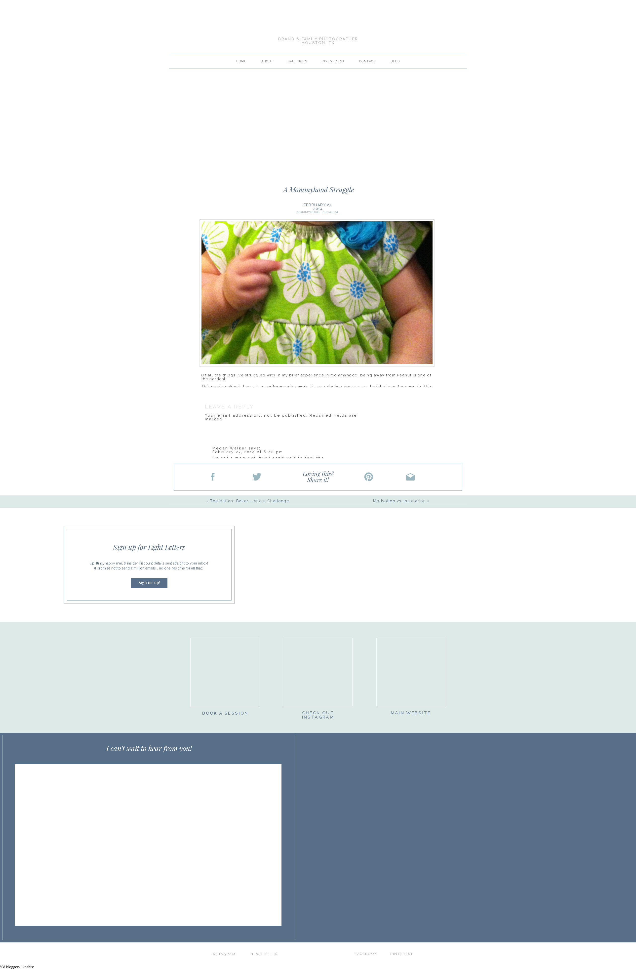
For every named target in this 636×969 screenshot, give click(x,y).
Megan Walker (229, 448)
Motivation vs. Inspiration (399, 501)
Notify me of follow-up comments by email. (258, 536)
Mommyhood (308, 212)
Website (215, 497)
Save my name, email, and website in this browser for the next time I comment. (289, 520)
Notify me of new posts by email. (245, 551)
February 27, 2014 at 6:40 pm (247, 452)
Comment (218, 428)
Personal (330, 212)
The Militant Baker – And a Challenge (249, 501)
